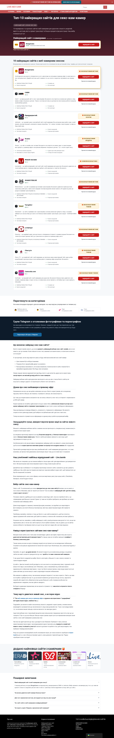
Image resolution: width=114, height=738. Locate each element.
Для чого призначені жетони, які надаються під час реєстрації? (35, 698)
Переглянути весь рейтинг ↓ (21, 49)
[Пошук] (105, 7)
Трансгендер (37, 11)
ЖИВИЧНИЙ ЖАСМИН (81, 723)
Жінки (19, 11)
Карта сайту (44, 730)
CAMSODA (78, 727)
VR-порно (54, 11)
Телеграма (84, 11)
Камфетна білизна (46, 724)
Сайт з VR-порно (45, 727)
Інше (46, 11)
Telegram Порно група (47, 726)
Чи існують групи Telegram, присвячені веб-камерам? (32, 708)
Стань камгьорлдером (68, 11)
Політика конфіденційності (48, 735)
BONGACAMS (79, 729)
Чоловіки (26, 11)
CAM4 (77, 726)
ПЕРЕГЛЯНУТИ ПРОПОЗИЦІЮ (71, 2)
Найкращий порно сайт (47, 723)
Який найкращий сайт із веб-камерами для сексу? (31, 682)
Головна (11, 11)
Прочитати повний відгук (88, 81)
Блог (42, 732)
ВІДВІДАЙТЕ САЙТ (89, 44)
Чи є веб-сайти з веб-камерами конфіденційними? (31, 703)
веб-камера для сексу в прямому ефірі (30, 598)
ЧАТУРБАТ (79, 724)
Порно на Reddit (45, 729)
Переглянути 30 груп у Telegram (27, 334)
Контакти (44, 733)
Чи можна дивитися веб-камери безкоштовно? (30, 693)
